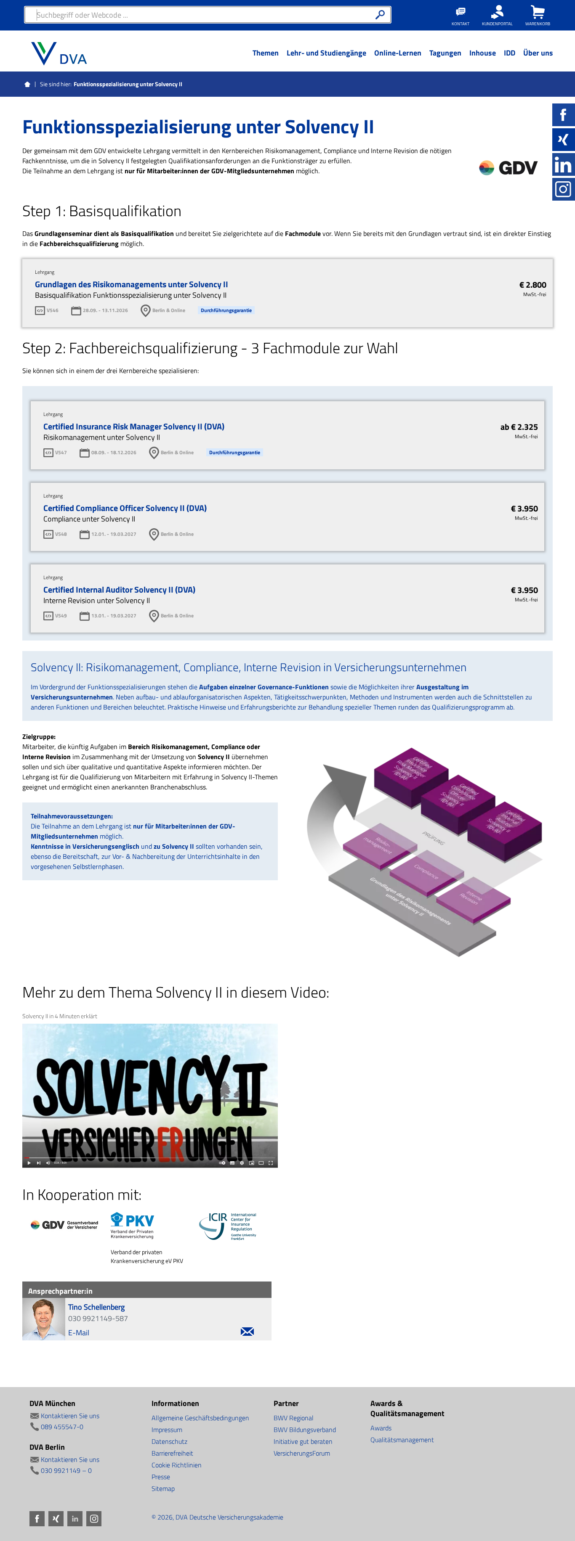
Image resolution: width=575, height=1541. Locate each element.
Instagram (563, 189)
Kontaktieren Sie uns (70, 1416)
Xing (563, 139)
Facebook (563, 114)
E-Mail (78, 1332)
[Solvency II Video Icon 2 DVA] (150, 1096)
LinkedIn (563, 164)
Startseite (27, 84)
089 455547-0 (62, 1427)
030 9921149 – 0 (66, 1470)
